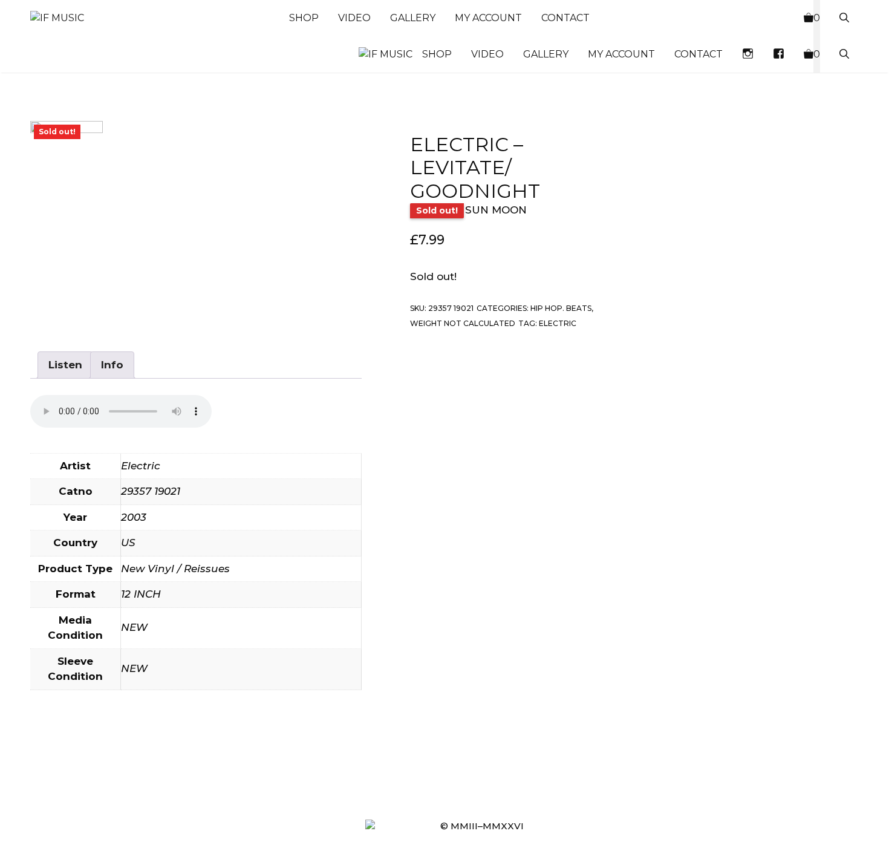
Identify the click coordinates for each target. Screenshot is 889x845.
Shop (304, 18)
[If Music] (57, 18)
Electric (557, 323)
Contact (565, 18)
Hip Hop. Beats (560, 308)
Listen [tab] (65, 365)
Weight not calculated (462, 323)
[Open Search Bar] (844, 18)
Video (354, 18)
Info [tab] (112, 365)
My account (488, 18)
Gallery (412, 18)
